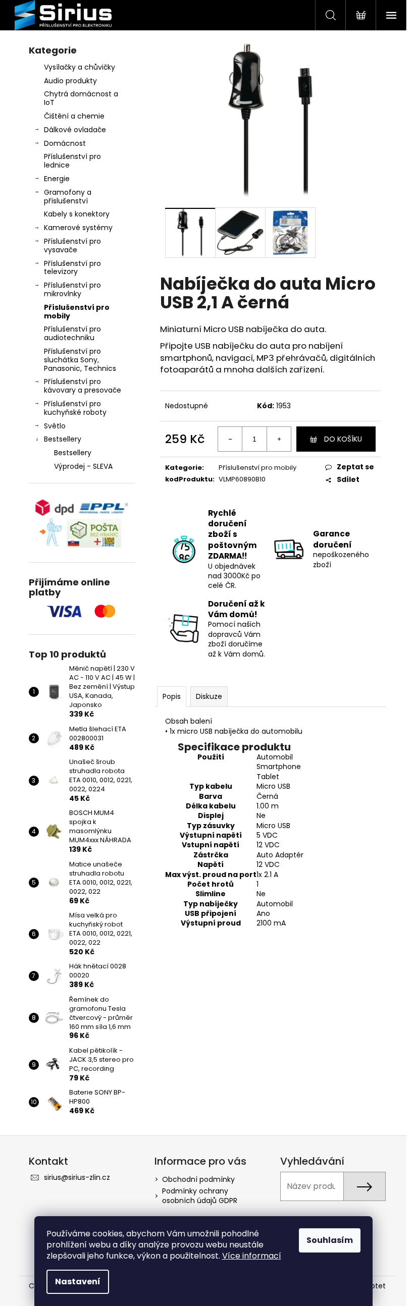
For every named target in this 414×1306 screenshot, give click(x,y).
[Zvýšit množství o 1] (279, 439)
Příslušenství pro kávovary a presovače (82, 385)
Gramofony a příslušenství (67, 196)
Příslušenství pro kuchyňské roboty (75, 408)
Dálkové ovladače (75, 130)
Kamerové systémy (78, 228)
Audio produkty (70, 81)
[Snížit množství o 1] (230, 439)
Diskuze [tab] (209, 696)
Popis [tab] (172, 696)
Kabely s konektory (77, 214)
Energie (57, 179)
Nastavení (77, 1281)
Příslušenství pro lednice (72, 160)
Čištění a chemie (74, 116)
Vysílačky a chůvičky (79, 67)
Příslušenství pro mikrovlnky (72, 289)
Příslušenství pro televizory (72, 267)
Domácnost (65, 143)
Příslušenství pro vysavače (72, 245)
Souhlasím (329, 1240)
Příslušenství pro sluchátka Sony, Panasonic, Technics (80, 359)
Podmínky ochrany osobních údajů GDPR (199, 1196)
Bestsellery (62, 439)
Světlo (55, 426)
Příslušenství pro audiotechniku (72, 333)
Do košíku (343, 439)
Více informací (251, 1256)
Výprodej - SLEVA (83, 466)
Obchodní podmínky (198, 1179)
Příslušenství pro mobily (77, 311)
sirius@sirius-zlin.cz (77, 1177)
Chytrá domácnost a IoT (81, 98)
